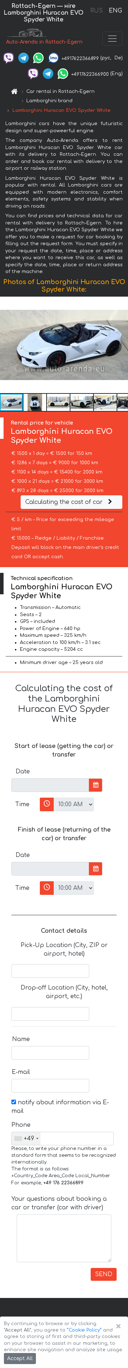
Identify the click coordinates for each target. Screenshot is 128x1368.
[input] (50, 785)
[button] (121, 345)
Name (21, 1039)
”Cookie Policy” (84, 1330)
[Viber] (8, 57)
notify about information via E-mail (60, 1106)
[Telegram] (23, 57)
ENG (115, 11)
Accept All (20, 1358)
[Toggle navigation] (112, 38)
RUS (96, 11)
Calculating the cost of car (65, 502)
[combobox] (26, 1138)
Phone (21, 1125)
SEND (103, 1274)
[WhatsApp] (38, 57)
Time (22, 804)
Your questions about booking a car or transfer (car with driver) (59, 1203)
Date (23, 771)
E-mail (21, 1072)
